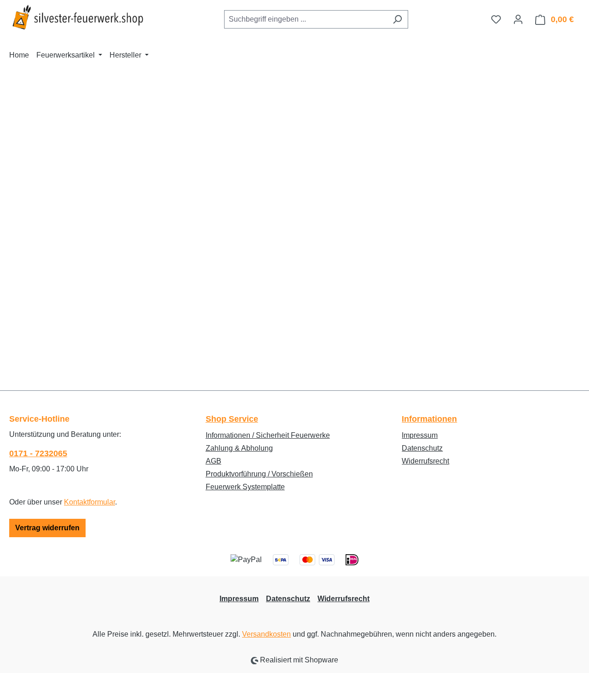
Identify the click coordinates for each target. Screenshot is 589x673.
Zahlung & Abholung (239, 448)
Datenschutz (422, 448)
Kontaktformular (89, 502)
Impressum (420, 435)
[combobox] (305, 19)
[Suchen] (397, 19)
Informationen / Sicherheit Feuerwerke (268, 435)
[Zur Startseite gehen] (78, 17)
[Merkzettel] (496, 19)
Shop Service (232, 419)
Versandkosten (266, 634)
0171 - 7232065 (38, 453)
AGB (213, 461)
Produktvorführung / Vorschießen (259, 474)
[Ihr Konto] (518, 19)
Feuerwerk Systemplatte (245, 487)
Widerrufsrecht (425, 461)
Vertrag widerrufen (47, 528)
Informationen (429, 419)
